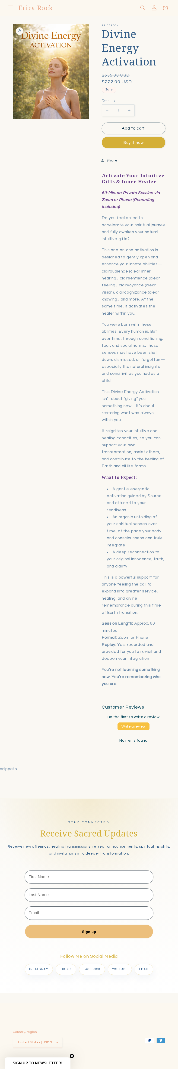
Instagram (38, 969)
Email (144, 969)
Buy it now (133, 143)
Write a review (133, 726)
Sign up (89, 932)
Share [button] (111, 160)
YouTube (119, 969)
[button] (10, 7)
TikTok (66, 969)
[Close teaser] (72, 1056)
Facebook (92, 969)
